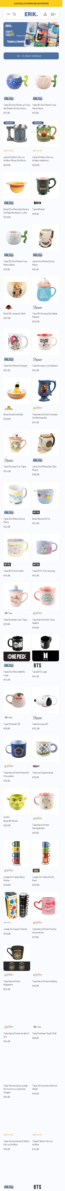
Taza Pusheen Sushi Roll (44, 1033)
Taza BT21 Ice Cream (13, 570)
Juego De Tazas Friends (15, 928)
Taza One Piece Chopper (15, 365)
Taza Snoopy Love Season (45, 365)
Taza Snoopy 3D (40, 723)
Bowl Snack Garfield (13, 414)
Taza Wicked (38, 209)
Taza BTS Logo (39, 671)
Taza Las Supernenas (42, 772)
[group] (16, 81)
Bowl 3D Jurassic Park (14, 313)
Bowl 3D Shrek (10, 820)
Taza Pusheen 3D (11, 723)
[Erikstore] (31, 14)
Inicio (9, 35)
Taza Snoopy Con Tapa (14, 466)
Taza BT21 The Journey (43, 570)
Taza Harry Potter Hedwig (44, 981)
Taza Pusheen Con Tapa (15, 619)
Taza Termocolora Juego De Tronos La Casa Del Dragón (15, 1089)
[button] (9, 14)
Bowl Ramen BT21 (41, 518)
